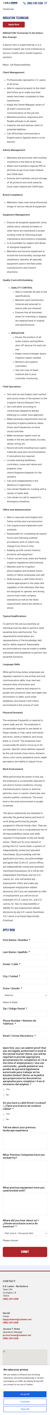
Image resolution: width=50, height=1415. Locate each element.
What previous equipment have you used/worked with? (24, 1189)
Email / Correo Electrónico (19, 1035)
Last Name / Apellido (16, 952)
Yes (8, 1089)
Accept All (25, 1394)
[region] (25, 1390)
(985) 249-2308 (35, 3)
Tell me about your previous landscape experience (19, 1129)
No (7, 1095)
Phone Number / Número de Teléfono (19, 1022)
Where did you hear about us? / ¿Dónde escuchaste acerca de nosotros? (21, 1223)
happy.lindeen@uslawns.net (17, 1319)
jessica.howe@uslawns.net (17, 1335)
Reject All (25, 1409)
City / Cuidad (11, 976)
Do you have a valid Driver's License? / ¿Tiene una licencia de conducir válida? (24, 1105)
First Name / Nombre (16, 940)
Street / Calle (11, 964)
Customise (25, 1402)
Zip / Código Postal (15, 1008)
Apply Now (13, 24)
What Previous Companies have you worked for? (24, 1156)
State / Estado (12, 988)
